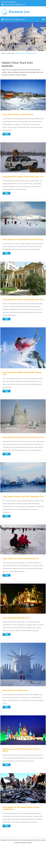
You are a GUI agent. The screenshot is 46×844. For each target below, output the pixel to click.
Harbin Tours (9, 19)
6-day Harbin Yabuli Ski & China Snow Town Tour (23, 437)
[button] (43, 19)
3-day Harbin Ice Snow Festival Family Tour (21, 558)
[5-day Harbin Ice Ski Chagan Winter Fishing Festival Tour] (23, 788)
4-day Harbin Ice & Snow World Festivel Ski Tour (23, 239)
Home (3, 53)
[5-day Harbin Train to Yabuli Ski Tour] (23, 95)
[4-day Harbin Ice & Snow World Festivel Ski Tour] (23, 218)
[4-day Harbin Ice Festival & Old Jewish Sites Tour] (23, 278)
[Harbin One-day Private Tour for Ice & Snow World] (23, 730)
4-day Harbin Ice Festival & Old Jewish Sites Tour (23, 299)
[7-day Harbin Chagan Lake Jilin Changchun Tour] (23, 477)
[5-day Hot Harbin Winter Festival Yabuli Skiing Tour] (23, 348)
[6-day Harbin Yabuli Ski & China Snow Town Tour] (23, 416)
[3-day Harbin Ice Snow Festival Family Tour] (23, 539)
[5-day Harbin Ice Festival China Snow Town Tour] (23, 157)
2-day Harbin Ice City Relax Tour (16, 618)
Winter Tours (20, 19)
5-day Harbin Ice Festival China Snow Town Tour (23, 177)
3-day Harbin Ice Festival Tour (15, 690)
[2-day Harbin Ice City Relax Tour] (23, 598)
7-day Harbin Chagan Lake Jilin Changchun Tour (23, 496)
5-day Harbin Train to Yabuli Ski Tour (18, 114)
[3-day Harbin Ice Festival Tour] (23, 664)
